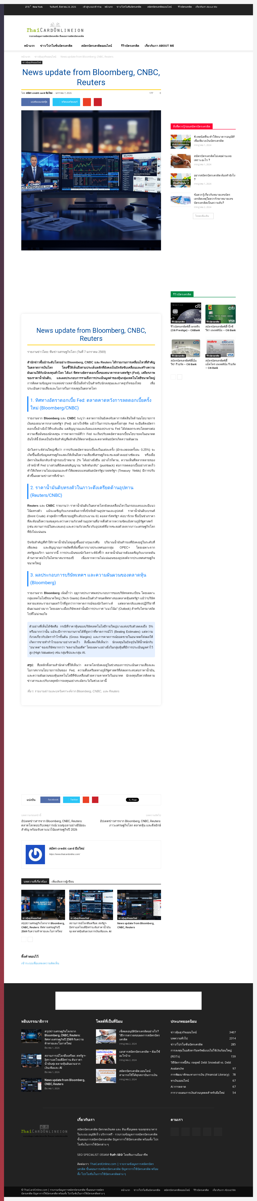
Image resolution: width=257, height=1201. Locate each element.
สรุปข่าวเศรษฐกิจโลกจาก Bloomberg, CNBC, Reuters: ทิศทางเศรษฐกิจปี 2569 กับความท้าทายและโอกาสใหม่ (43, 927)
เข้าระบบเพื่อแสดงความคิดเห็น (40, 963)
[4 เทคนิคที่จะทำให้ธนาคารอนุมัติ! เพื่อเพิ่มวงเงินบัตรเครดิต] (181, 142)
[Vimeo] (219, 12)
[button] (231, 46)
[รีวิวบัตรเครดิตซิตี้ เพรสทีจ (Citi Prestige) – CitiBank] (186, 313)
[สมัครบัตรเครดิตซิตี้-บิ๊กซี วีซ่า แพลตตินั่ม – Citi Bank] (220, 313)
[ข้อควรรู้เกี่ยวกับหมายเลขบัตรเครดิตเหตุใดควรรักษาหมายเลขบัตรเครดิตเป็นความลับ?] (181, 200)
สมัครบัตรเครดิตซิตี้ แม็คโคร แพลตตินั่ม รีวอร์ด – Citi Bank (220, 364)
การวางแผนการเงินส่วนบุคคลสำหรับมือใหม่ (197, 1093)
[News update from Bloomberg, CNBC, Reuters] (139, 905)
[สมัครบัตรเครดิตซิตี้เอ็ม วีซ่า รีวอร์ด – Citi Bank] (186, 347)
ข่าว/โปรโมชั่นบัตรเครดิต (129, 6)
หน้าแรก (109, 6)
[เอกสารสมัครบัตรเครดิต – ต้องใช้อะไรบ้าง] (106, 1057)
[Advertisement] (163, 30)
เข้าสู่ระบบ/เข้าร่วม (92, 6)
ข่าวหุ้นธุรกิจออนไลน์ (31, 62)
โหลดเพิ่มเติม (202, 216)
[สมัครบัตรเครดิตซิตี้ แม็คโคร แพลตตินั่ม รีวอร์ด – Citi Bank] (220, 347)
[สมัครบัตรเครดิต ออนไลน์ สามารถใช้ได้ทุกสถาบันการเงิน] (106, 1076)
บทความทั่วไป (179, 1038)
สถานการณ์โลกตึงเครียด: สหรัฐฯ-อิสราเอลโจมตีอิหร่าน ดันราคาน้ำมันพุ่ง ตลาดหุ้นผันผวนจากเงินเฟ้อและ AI (90, 927)
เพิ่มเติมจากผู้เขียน (63, 881)
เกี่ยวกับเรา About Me (206, 6)
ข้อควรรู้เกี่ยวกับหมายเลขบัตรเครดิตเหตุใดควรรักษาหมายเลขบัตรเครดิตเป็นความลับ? (213, 198)
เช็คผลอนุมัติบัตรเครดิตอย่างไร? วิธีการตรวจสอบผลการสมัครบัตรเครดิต (139, 1035)
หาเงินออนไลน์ (180, 1080)
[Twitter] (213, 12)
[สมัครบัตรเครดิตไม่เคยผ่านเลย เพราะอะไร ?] (181, 161)
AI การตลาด (178, 1086)
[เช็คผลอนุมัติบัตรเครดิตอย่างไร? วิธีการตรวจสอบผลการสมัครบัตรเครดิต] (106, 1036)
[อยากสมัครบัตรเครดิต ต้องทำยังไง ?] (181, 180)
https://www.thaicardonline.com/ (64, 854)
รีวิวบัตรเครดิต (185, 6)
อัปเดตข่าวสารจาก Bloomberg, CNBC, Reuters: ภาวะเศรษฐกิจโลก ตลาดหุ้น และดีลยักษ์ (130, 823)
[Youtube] (233, 12)
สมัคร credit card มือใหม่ (39, 92)
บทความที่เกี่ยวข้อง (35, 881)
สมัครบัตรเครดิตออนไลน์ (159, 6)
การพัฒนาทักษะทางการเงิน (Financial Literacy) (200, 1074)
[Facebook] (206, 12)
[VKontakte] (226, 12)
